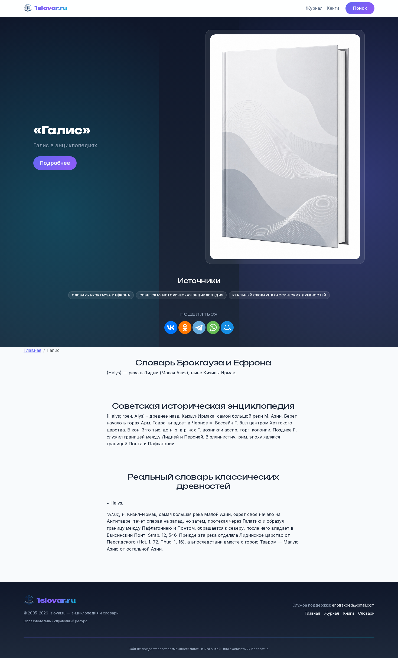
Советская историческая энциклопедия (181, 295)
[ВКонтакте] (170, 327)
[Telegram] (199, 327)
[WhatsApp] (213, 327)
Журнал (314, 8)
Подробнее (55, 163)
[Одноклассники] (184, 327)
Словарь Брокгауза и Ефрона (101, 295)
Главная (312, 613)
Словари (366, 613)
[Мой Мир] (227, 327)
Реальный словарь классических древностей (279, 295)
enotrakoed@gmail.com (353, 605)
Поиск (360, 8)
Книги (333, 8)
